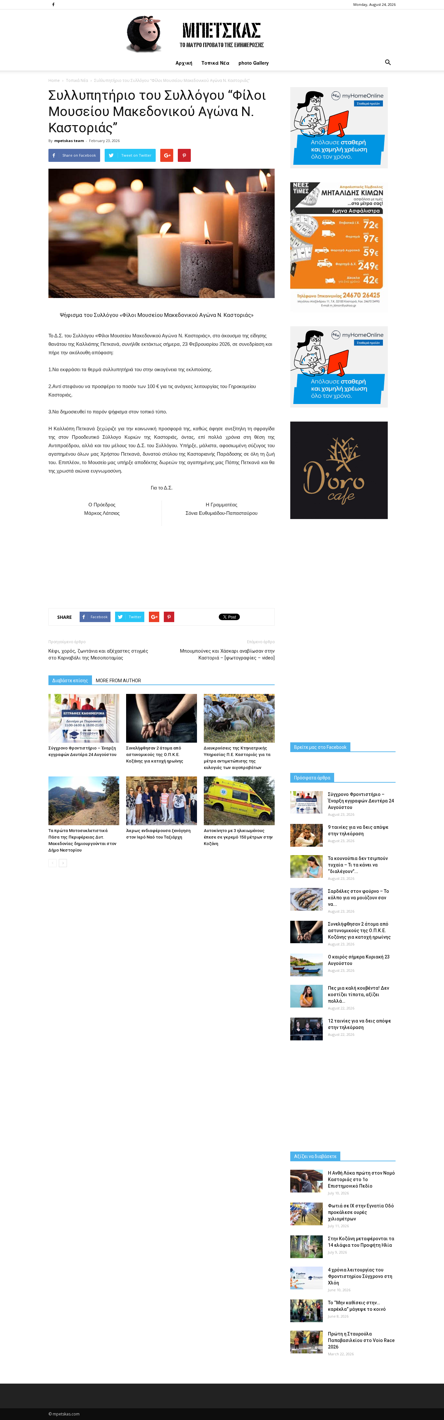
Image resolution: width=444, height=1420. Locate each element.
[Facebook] (53, 4)
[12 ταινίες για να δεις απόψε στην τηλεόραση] (306, 1029)
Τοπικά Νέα (215, 62)
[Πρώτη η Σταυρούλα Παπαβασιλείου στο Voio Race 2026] (306, 1342)
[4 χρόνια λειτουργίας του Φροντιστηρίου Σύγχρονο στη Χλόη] (306, 1278)
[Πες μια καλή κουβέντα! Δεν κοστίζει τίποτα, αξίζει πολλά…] (306, 996)
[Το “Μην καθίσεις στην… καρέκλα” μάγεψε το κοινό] (306, 1310)
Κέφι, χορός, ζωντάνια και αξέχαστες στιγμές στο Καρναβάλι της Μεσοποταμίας (98, 654)
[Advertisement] (162, 565)
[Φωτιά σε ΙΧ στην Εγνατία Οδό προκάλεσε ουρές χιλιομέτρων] (306, 1214)
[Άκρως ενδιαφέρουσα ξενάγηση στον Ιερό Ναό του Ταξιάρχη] (161, 800)
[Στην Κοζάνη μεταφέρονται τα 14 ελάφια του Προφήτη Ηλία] (306, 1246)
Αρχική (184, 62)
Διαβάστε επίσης (70, 680)
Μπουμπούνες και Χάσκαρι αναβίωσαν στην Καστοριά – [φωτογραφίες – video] (227, 654)
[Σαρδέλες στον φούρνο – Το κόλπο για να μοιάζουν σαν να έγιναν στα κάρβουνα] (306, 899)
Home (54, 80)
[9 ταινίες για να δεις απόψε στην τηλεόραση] (306, 835)
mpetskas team (69, 140)
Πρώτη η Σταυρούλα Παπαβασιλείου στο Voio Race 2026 (361, 1340)
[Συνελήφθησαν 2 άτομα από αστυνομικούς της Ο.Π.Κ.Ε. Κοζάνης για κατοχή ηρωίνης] (161, 718)
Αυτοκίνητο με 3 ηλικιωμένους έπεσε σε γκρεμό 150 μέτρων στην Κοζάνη (238, 837)
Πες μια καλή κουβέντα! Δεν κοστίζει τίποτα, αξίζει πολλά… (358, 994)
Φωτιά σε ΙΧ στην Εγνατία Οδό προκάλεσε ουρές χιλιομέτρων (361, 1212)
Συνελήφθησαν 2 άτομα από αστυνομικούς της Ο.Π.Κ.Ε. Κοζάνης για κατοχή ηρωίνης (154, 754)
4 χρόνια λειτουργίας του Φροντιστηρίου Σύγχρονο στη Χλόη (360, 1276)
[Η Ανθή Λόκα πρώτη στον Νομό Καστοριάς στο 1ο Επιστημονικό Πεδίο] (306, 1181)
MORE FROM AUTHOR (118, 680)
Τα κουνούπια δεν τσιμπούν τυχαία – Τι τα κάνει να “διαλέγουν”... (358, 865)
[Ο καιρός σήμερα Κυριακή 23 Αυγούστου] (306, 965)
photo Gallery (254, 62)
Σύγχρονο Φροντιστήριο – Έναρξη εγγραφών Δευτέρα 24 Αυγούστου (361, 801)
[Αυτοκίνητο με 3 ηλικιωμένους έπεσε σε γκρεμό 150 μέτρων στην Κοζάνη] (239, 800)
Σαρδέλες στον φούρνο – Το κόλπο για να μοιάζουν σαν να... (358, 898)
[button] (388, 63)
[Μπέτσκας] (222, 32)
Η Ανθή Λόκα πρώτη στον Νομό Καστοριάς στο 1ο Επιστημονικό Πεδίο (361, 1179)
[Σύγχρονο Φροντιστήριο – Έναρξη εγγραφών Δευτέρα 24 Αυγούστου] (83, 718)
